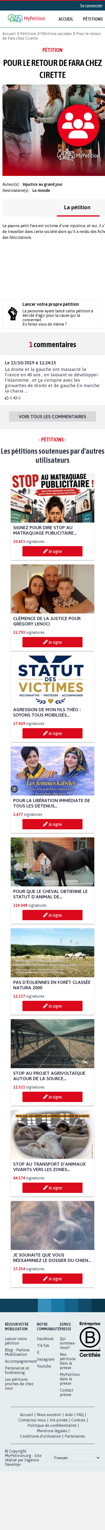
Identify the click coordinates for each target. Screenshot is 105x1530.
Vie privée (59, 1420)
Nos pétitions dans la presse (68, 1361)
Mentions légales (52, 1431)
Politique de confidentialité (52, 1425)
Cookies (78, 1420)
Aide (69, 1414)
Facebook (45, 1338)
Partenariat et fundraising (17, 1370)
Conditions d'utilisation (40, 1436)
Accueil (66, 19)
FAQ (80, 1414)
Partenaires (75, 1436)
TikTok (43, 1345)
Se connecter (91, 5)
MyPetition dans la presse (70, 1378)
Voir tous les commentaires (52, 416)
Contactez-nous (32, 1420)
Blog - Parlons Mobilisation (17, 1352)
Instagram (45, 1359)
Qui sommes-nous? (68, 1343)
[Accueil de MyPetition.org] (27, 19)
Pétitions (28, 33)
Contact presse (67, 1392)
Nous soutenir (49, 1414)
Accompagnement (21, 1361)
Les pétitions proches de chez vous (19, 1383)
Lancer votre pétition (16, 1340)
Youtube (44, 1366)
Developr (13, 1464)
